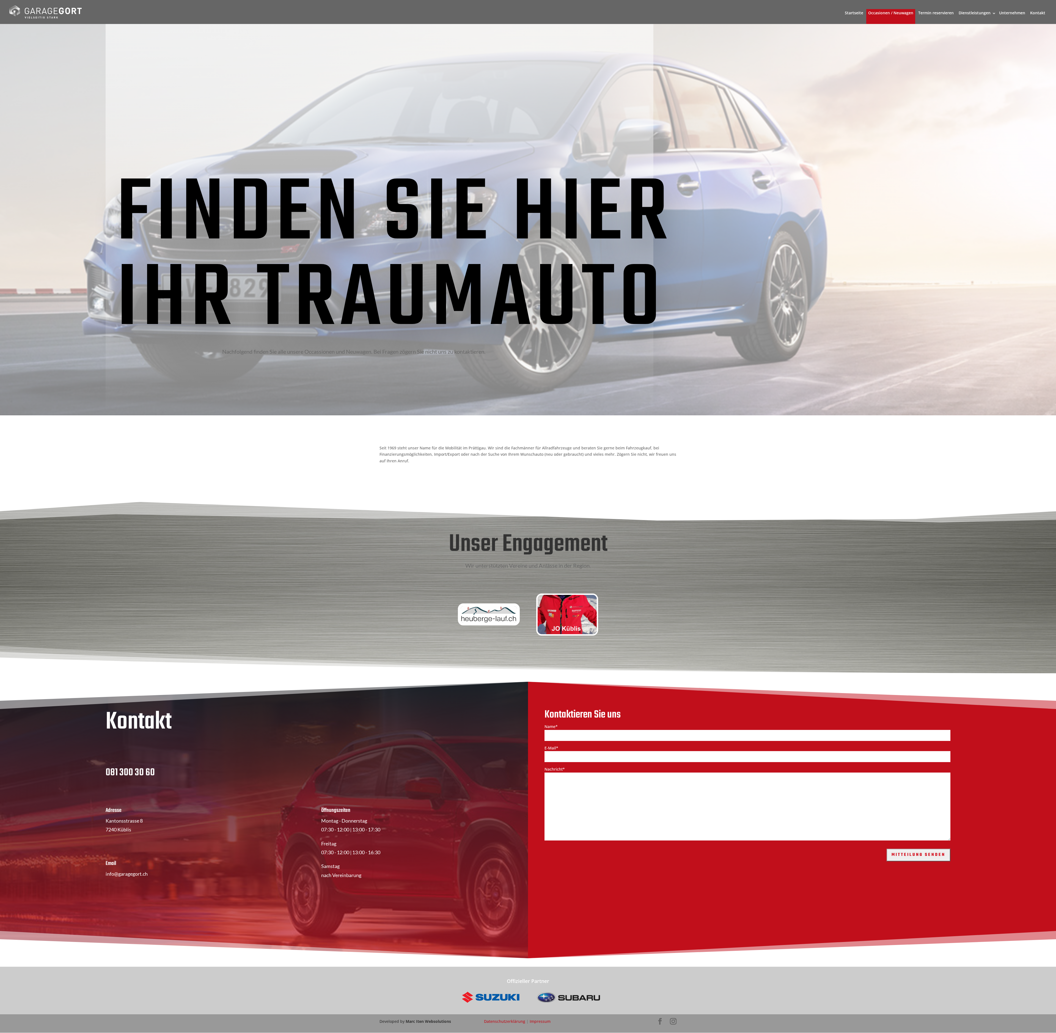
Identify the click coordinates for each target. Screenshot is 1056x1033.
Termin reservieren (936, 12)
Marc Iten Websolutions (428, 1021)
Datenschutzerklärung (504, 1021)
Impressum (540, 1021)
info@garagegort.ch (127, 874)
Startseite (854, 12)
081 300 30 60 (130, 773)
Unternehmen (1012, 12)
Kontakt (1037, 12)
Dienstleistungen (975, 12)
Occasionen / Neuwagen (890, 12)
